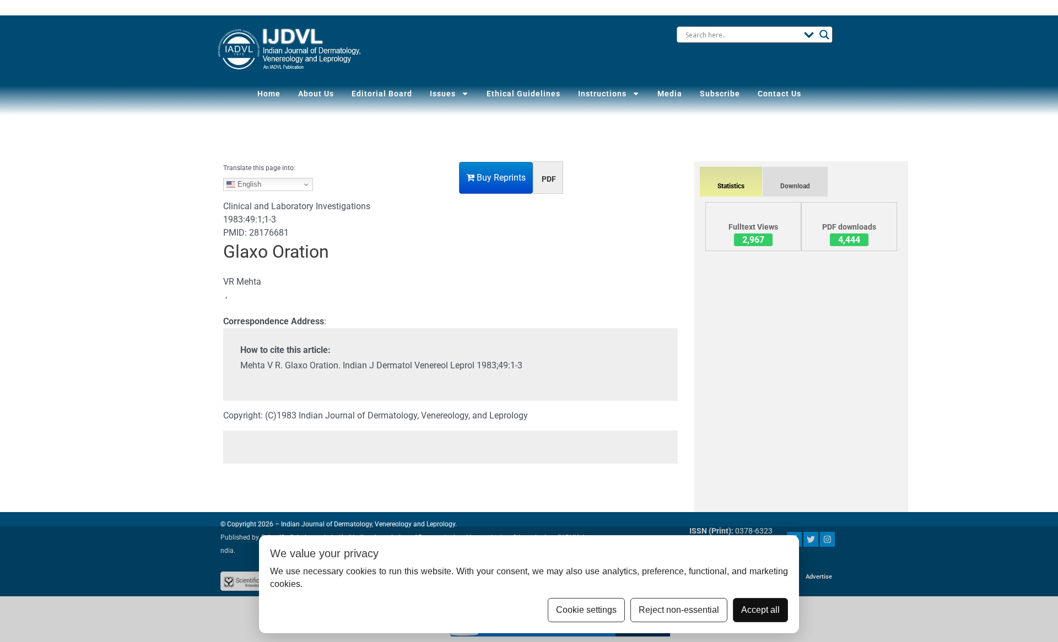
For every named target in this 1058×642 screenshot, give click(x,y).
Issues (443, 93)
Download (795, 186)
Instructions (602, 93)
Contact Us (779, 93)
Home (268, 93)
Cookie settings (586, 609)
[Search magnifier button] (824, 34)
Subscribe (720, 93)
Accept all (760, 609)
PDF (549, 179)
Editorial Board (382, 93)
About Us (316, 93)
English (248, 184)
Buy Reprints (500, 177)
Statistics (730, 186)
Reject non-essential (679, 609)
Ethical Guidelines (523, 93)
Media (669, 93)
